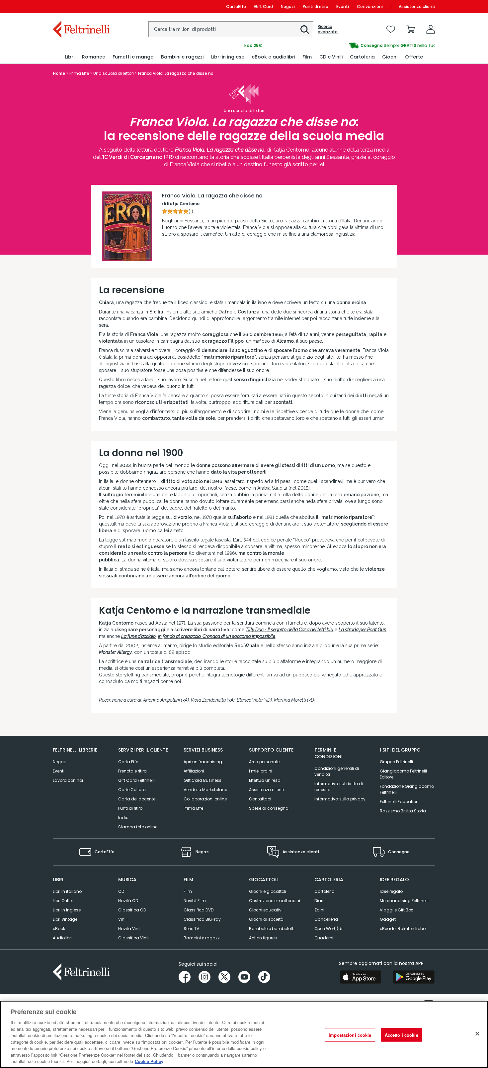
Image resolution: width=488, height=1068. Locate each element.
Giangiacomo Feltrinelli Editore (403, 774)
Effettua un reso (264, 780)
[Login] (431, 29)
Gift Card (263, 6)
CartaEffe (236, 6)
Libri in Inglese (67, 910)
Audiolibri (62, 938)
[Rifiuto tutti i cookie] (477, 1033)
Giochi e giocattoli (267, 891)
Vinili (122, 919)
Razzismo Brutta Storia (403, 811)
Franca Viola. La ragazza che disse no (212, 195)
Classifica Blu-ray (202, 919)
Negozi (288, 6)
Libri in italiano (67, 891)
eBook (59, 928)
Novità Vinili (129, 928)
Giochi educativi (266, 910)
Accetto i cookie (401, 1035)
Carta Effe (128, 762)
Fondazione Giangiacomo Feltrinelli (407, 789)
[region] (244, 1034)
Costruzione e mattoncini (274, 900)
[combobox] (230, 29)
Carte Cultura (132, 789)
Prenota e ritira (132, 771)
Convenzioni (370, 6)
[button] (304, 29)
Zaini (319, 910)
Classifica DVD (198, 910)
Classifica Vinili (133, 938)
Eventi (342, 6)
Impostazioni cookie (350, 1035)
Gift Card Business (202, 780)
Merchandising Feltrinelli (404, 900)
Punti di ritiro (315, 6)
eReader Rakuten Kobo (403, 928)
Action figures (263, 938)
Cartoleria (324, 891)
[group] (339, 45)
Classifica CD (132, 910)
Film (188, 891)
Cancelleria (326, 919)
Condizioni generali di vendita (336, 771)
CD (121, 891)
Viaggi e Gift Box (396, 910)
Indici (123, 817)
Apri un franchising (203, 762)
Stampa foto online (137, 827)
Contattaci (260, 799)
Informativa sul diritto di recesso (338, 786)
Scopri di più (127, 244)
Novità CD (128, 900)
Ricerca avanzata (328, 29)
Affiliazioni (194, 771)
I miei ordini (260, 771)
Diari (318, 900)
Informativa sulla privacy (340, 799)
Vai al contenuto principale (81, 6)
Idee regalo (391, 891)
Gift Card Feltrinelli (136, 780)
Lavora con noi (68, 780)
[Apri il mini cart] (411, 29)
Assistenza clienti (417, 6)
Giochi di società (266, 919)
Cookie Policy (149, 1061)
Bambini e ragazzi (202, 938)
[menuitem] (69, 57)
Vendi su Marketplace (205, 789)
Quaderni (323, 938)
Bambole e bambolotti (271, 928)
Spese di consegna (268, 808)
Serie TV (191, 928)
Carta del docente (136, 799)
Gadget (388, 919)
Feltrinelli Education (399, 801)
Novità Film (195, 900)
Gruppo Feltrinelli (396, 762)
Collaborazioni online (205, 799)
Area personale (264, 762)
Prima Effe (193, 808)
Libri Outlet (63, 900)
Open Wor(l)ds (329, 928)
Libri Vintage (65, 919)
